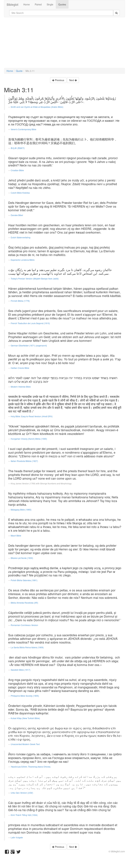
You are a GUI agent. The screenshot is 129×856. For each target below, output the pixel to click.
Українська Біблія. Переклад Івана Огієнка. (31, 766)
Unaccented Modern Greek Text (25, 744)
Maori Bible (16, 535)
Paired (38, 4)
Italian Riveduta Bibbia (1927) (24, 461)
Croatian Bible (17, 170)
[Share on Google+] (13, 852)
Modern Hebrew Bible (21, 386)
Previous (59, 80)
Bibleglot (12, 4)
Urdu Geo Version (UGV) (22, 792)
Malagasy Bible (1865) (21, 509)
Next (72, 80)
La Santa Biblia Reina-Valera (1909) (27, 647)
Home (26, 4)
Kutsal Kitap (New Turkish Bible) (25, 718)
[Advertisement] (64, 44)
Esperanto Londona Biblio (23, 259)
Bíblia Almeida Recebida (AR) (24, 602)
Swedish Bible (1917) (20, 669)
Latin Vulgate (17, 837)
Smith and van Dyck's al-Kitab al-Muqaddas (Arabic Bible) (37, 106)
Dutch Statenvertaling (20, 237)
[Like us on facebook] (7, 852)
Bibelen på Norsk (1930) (22, 558)
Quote (19, 71)
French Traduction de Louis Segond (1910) (30, 323)
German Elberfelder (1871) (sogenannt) (29, 345)
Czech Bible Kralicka (20, 192)
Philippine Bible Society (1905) (25, 695)
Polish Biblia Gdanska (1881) (24, 580)
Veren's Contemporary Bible (23, 129)
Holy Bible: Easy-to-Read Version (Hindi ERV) (32, 416)
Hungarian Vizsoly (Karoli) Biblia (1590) (29, 438)
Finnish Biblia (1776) (20, 300)
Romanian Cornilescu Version (24, 625)
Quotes (62, 4)
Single (50, 4)
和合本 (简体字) (18, 148)
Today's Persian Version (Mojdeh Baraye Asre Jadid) (35, 278)
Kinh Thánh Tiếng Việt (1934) (24, 815)
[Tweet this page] (18, 852)
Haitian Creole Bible (20, 367)
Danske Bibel (17, 215)
